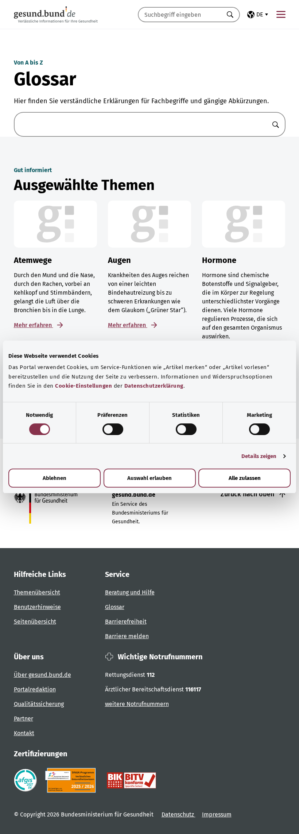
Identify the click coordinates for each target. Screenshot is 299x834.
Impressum (217, 814)
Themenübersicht (37, 592)
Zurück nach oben (248, 494)
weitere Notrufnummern (137, 704)
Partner (23, 718)
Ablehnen (54, 478)
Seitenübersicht (35, 621)
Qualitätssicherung (39, 704)
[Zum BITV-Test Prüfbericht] (131, 780)
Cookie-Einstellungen (83, 386)
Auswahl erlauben (149, 478)
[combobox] (180, 14)
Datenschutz (178, 814)
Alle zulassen (245, 478)
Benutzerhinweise (37, 607)
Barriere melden (127, 636)
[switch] (112, 429)
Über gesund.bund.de (42, 674)
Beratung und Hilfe (130, 592)
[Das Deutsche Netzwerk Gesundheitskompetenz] (72, 780)
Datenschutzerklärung (153, 386)
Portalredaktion (35, 689)
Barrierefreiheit (126, 621)
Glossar (114, 607)
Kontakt (24, 733)
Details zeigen (258, 456)
